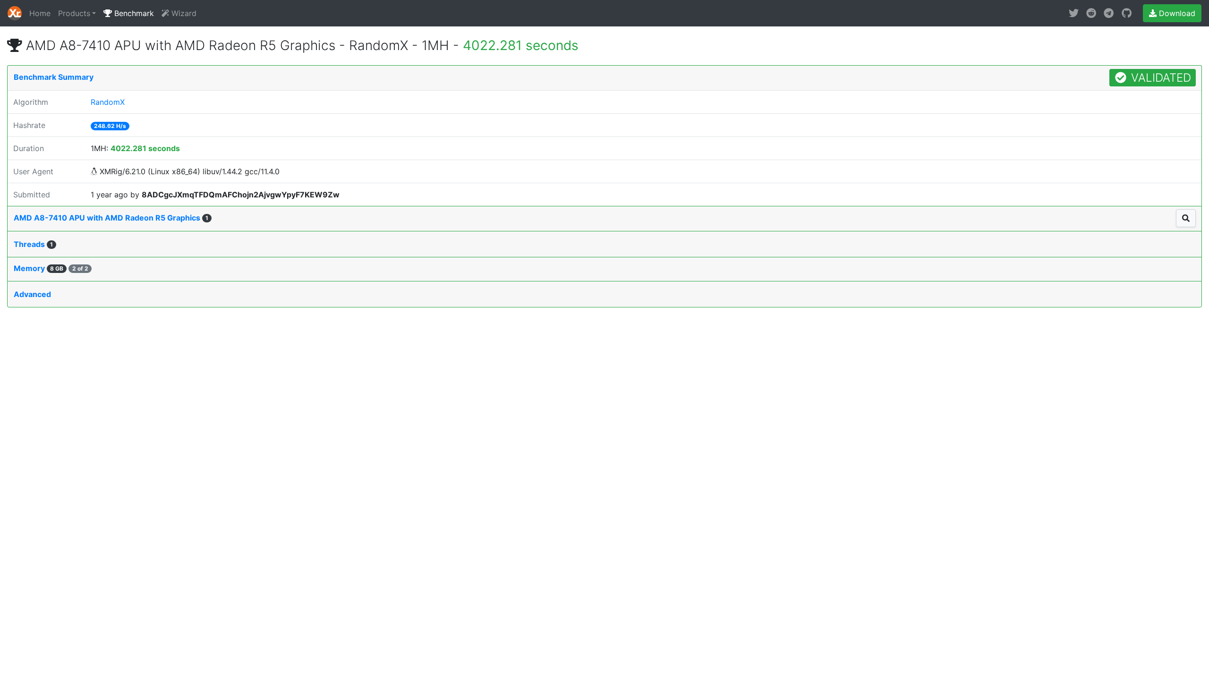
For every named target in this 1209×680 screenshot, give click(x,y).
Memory (51, 268)
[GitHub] (1126, 13)
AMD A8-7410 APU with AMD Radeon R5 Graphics (111, 217)
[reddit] (1091, 13)
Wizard (182, 13)
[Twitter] (1073, 13)
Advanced (32, 294)
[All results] (1186, 218)
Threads (33, 244)
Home (40, 13)
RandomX (108, 102)
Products (74, 13)
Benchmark (133, 13)
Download (1176, 13)
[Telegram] (1108, 13)
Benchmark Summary (54, 77)
